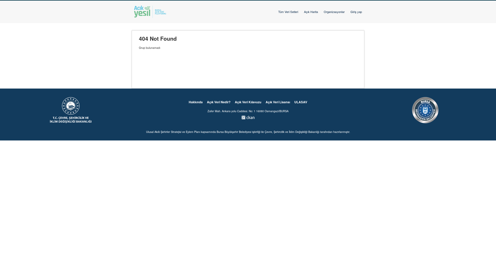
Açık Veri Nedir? (219, 102)
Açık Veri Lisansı (278, 102)
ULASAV (300, 102)
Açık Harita (311, 12)
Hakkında (196, 102)
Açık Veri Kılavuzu (248, 102)
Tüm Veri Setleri (288, 12)
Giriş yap (356, 12)
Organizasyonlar (334, 12)
